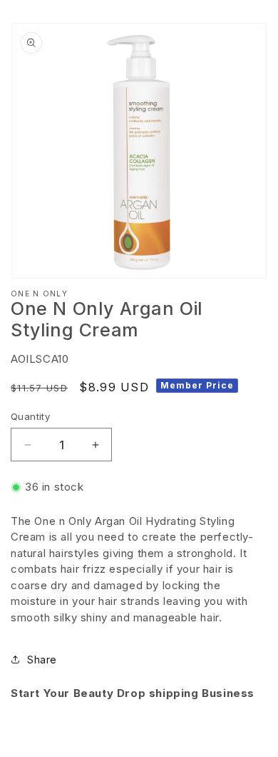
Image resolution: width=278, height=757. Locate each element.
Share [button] (42, 659)
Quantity (30, 416)
